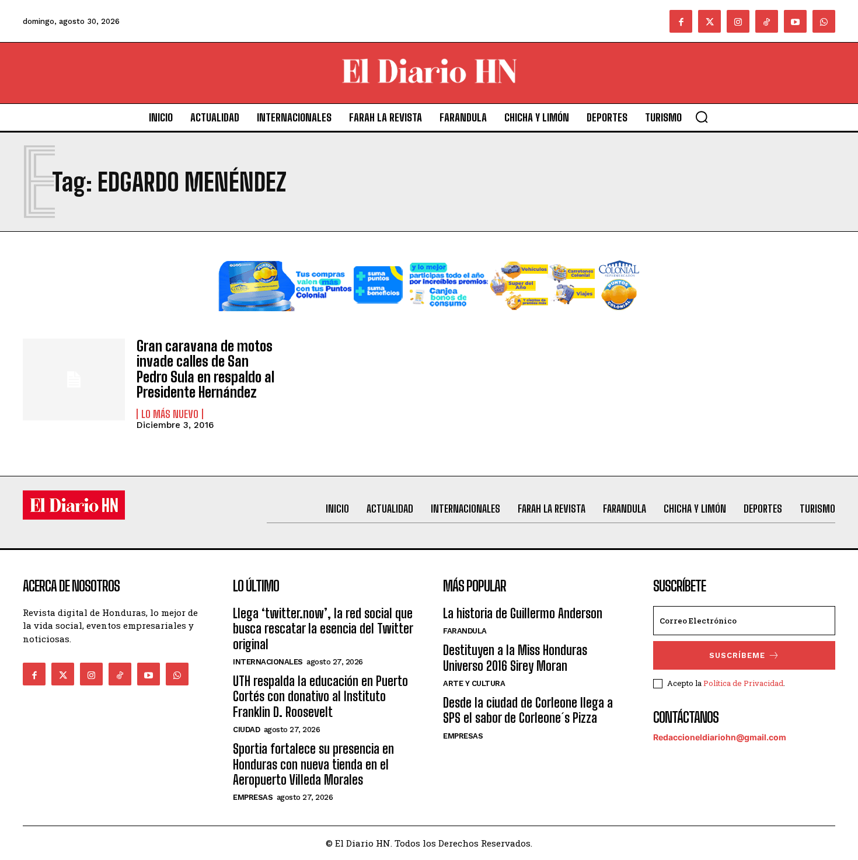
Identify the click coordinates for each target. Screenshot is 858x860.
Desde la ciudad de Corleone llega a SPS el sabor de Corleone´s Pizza (528, 710)
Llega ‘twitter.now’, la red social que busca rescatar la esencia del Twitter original (323, 628)
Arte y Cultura (474, 683)
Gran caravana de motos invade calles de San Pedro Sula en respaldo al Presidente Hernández (205, 369)
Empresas (253, 797)
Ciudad (246, 729)
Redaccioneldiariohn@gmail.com (719, 737)
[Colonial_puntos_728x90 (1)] (429, 320)
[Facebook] (680, 21)
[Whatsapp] (823, 21)
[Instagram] (738, 21)
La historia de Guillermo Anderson (522, 613)
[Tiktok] (766, 21)
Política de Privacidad (743, 683)
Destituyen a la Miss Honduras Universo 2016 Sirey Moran (515, 657)
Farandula (465, 630)
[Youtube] (795, 21)
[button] (702, 117)
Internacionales (268, 661)
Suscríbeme (737, 655)
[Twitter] (709, 21)
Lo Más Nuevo (169, 414)
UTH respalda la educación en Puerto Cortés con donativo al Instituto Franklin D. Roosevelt (320, 696)
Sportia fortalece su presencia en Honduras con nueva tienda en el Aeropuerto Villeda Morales (313, 764)
